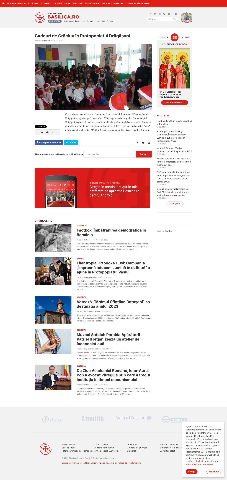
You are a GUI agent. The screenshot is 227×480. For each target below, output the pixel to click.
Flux (163, 115)
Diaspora (77, 3)
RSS (103, 21)
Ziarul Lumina (101, 444)
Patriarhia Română (16, 3)
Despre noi (66, 463)
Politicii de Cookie (205, 461)
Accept (191, 471)
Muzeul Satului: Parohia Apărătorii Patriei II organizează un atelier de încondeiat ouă (108, 339)
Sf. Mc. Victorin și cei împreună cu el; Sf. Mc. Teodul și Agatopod (171, 94)
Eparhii (47, 3)
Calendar (174, 44)
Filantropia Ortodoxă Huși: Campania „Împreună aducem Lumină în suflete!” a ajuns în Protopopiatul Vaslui (113, 267)
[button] (223, 3)
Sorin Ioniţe (91, 240)
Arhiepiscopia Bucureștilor (107, 450)
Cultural (57, 3)
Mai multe (214, 471)
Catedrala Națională (137, 447)
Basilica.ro (63, 17)
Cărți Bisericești (168, 450)
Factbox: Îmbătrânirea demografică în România (111, 232)
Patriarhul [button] (34, 3)
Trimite (143, 154)
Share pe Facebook (49, 142)
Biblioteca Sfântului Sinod (172, 447)
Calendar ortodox (93, 21)
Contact (110, 21)
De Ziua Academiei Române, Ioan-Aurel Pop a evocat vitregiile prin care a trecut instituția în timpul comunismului (113, 375)
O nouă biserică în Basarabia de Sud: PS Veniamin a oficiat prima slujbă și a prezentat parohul (173, 192)
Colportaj (131, 450)
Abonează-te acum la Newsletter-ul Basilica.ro (59, 154)
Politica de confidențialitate (129, 463)
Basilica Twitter (164, 231)
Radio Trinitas (68, 444)
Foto (83, 21)
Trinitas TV (132, 444)
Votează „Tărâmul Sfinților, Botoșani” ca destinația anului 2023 (113, 304)
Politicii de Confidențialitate (199, 464)
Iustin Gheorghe (93, 277)
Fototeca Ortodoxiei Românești (77, 450)
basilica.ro (48, 41)
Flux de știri (54, 21)
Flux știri (174, 204)
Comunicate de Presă (138, 3)
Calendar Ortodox (174, 102)
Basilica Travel (69, 447)
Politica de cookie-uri (108, 463)
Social (67, 3)
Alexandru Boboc (93, 311)
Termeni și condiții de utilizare (85, 463)
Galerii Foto (120, 3)
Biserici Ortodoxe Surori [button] (97, 3)
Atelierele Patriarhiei (104, 447)
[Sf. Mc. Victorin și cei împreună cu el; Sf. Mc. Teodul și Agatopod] (174, 68)
